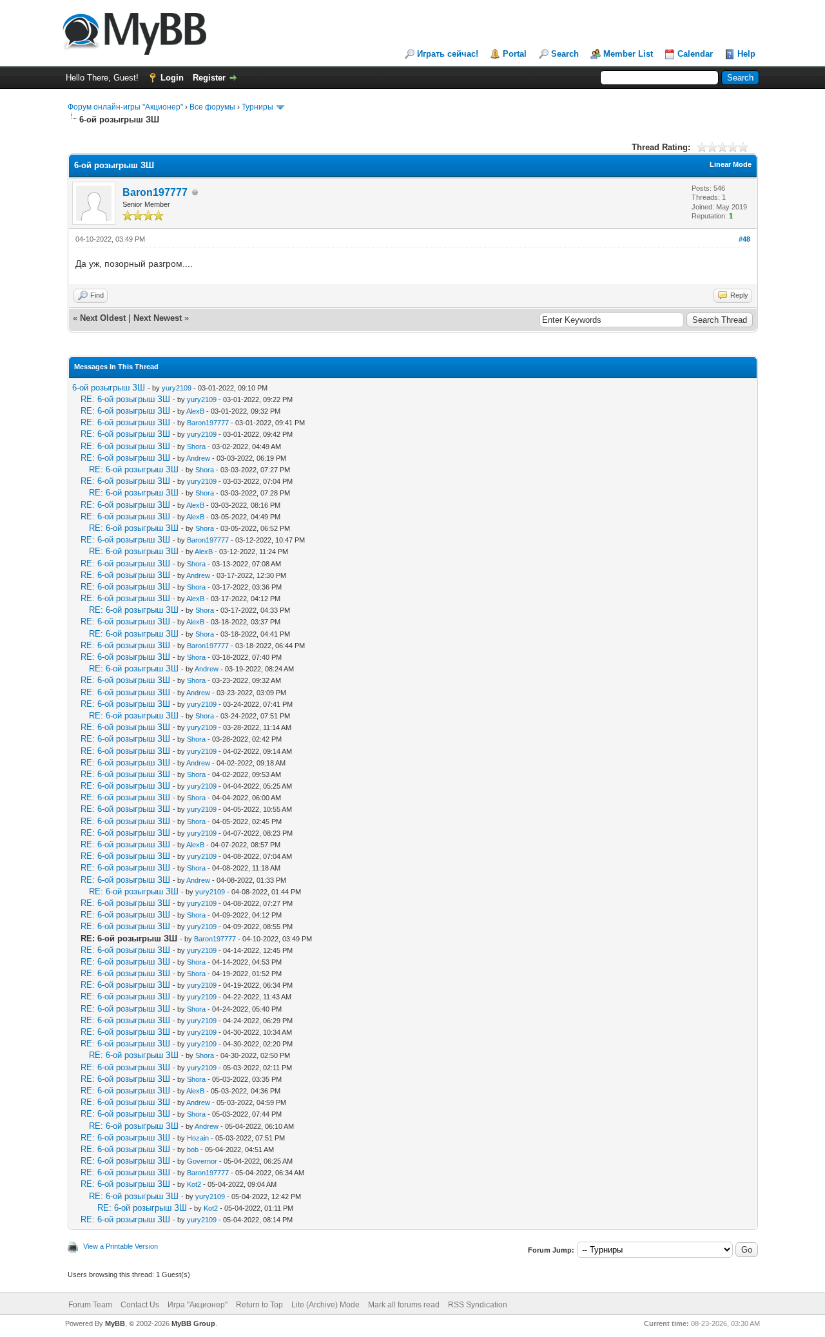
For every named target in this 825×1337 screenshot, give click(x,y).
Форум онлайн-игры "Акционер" (125, 106)
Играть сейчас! (447, 54)
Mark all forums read (404, 1304)
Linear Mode (731, 164)
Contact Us (140, 1304)
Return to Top (259, 1304)
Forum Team (90, 1304)
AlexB (195, 411)
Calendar (695, 54)
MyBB (115, 1323)
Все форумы (212, 106)
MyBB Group (193, 1323)
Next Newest (157, 318)
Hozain (198, 1138)
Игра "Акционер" (198, 1304)
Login (172, 77)
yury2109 (176, 388)
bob (193, 1149)
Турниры (257, 106)
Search (565, 54)
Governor (202, 1161)
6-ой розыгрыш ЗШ (108, 387)
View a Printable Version (120, 1246)
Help (746, 54)
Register (209, 77)
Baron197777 (155, 192)
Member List (628, 54)
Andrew (198, 458)
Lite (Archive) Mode (325, 1304)
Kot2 (194, 1184)
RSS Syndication (477, 1304)
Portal (515, 54)
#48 (744, 239)
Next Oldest (103, 318)
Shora (196, 446)
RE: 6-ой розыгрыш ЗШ (125, 399)
